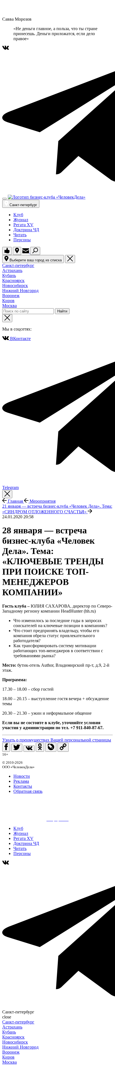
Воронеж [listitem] (11, 295)
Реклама (21, 781)
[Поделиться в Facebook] (6, 747)
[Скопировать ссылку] (63, 747)
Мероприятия (42, 501)
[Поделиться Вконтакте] (29, 748)
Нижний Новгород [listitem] (20, 290)
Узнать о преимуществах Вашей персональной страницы (56, 740)
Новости (21, 776)
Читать (20, 234)
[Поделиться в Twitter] (16, 748)
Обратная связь (27, 791)
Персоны (22, 239)
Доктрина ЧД (26, 229)
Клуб (18, 214)
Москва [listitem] (9, 305)
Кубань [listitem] (9, 275)
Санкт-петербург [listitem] (18, 265)
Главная (15, 501)
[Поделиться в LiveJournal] (50, 747)
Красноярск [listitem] (13, 280)
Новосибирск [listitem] (15, 285)
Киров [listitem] (8, 300)
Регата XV (23, 224)
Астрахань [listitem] (12, 270)
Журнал (20, 219)
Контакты (22, 786)
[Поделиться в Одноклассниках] (40, 747)
